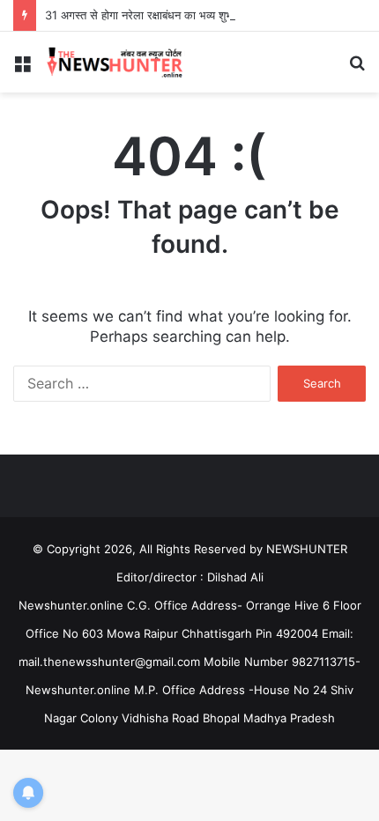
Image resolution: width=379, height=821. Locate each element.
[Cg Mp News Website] (114, 62)
